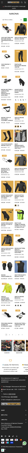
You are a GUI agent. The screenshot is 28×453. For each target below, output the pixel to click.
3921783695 (14, 397)
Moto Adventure (10, 447)
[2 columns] (25, 19)
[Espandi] (2, 2)
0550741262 (11, 394)
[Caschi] (6, 345)
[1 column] (21, 19)
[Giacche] (19, 345)
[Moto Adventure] (13, 2)
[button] (25, 2)
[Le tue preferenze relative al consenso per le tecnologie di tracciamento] (2, 450)
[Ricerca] (21, 2)
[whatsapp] (24, 443)
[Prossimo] (21, 334)
